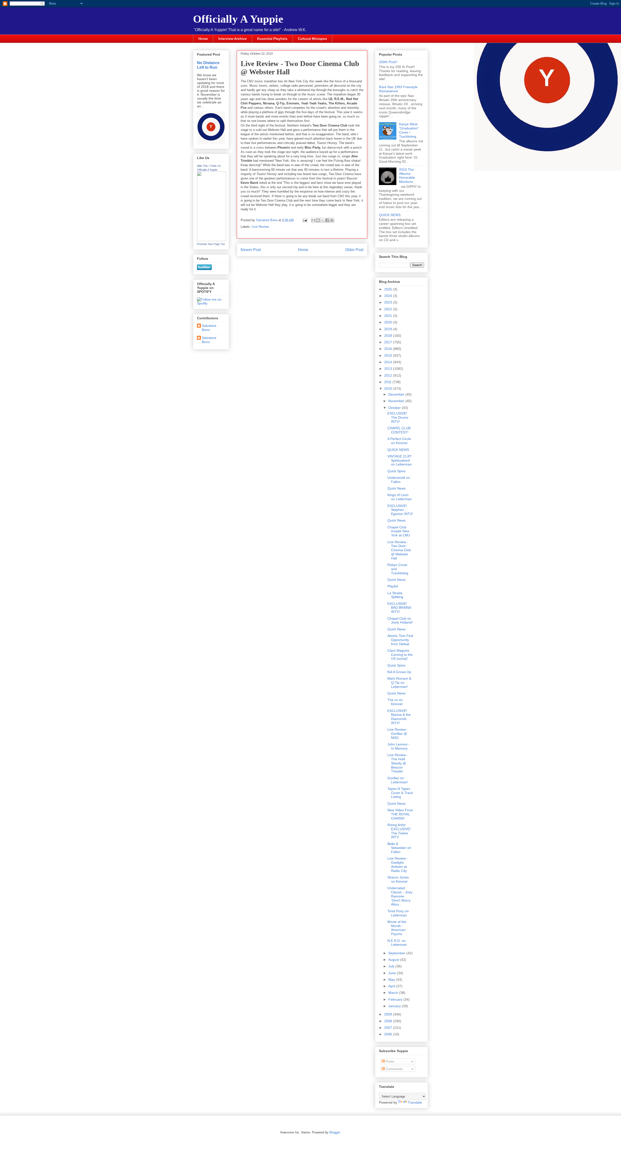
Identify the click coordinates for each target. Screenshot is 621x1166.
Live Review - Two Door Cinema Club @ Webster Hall (399, 550)
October (395, 408)
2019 (388, 329)
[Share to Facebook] (327, 220)
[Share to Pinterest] (331, 220)
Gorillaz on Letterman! (397, 780)
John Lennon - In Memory (398, 746)
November (396, 401)
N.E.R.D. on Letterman (397, 943)
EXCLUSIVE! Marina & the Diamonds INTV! (399, 717)
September (397, 953)
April (392, 986)
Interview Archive (232, 39)
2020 (388, 322)
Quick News (396, 488)
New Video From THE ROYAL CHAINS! (400, 814)
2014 (388, 362)
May (392, 979)
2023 (388, 302)
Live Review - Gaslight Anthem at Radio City (397, 864)
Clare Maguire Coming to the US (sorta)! (400, 655)
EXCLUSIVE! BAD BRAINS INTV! (399, 608)
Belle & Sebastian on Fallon (399, 848)
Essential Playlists (272, 39)
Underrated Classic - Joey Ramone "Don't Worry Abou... (399, 896)
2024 (388, 296)
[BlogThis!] (318, 220)
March (393, 993)
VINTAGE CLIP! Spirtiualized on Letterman (399, 460)
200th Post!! (388, 62)
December (396, 394)
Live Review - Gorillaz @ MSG (397, 733)
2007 (388, 1028)
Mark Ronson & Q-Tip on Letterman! (399, 682)
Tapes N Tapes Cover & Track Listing (400, 793)
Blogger (334, 1132)
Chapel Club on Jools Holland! (400, 621)
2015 (388, 355)
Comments (393, 1069)
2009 (388, 1014)
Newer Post (251, 250)
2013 (388, 369)
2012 (388, 375)
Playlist (392, 586)
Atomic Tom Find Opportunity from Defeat (400, 640)
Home (203, 39)
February (395, 999)
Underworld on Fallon (398, 480)
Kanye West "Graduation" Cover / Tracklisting (409, 130)
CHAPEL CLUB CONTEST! (398, 430)
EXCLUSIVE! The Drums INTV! (397, 417)
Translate (415, 1102)
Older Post (354, 250)
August (394, 960)
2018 (388, 336)
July (391, 966)
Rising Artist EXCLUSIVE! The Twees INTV (399, 831)
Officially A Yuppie (238, 19)
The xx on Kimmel (395, 702)
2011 (388, 382)
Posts (389, 1061)
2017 (388, 342)
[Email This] (313, 220)
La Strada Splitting (395, 595)
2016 (388, 349)
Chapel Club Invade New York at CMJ (398, 531)
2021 (388, 316)
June (392, 973)
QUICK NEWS (389, 215)
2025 (388, 289)
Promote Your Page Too (211, 244)
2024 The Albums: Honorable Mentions (407, 176)
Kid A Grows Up (399, 672)
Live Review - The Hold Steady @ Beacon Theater (397, 763)
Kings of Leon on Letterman (399, 497)
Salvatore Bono (209, 328)
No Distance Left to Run (208, 64)
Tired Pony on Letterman (398, 913)
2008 (388, 1021)
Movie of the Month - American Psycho (396, 928)
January (395, 1006)
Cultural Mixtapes (312, 39)
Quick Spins (396, 471)
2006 (388, 1034)
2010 (388, 388)
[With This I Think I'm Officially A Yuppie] (211, 240)
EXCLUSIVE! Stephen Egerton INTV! (400, 510)
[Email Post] (304, 220)
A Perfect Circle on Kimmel (399, 441)
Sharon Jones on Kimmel (398, 879)
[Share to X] (322, 220)
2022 (388, 309)
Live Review (260, 226)
